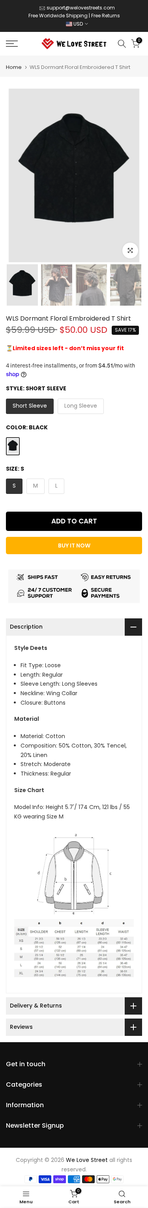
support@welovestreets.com (81, 7)
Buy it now (74, 545)
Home (14, 67)
